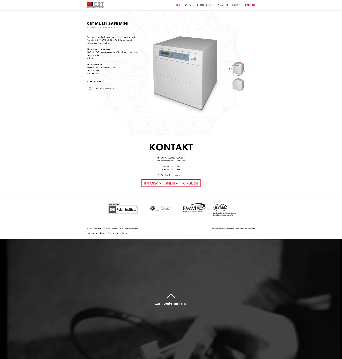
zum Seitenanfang (171, 303)
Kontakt (236, 5)
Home (178, 5)
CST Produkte (107, 27)
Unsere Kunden (205, 5)
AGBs (102, 233)
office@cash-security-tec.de (172, 175)
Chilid (246, 228)
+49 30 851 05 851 (172, 166)
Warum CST (222, 5)
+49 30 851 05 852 (172, 169)
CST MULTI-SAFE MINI (101, 88)
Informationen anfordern (171, 183)
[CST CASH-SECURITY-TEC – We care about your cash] (95, 5)
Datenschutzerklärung (117, 233)
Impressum (92, 233)
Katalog (250, 5)
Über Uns (189, 5)
